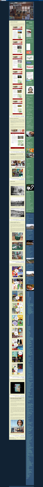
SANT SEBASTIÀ (28, 444)
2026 (27, 292)
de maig (28, 300)
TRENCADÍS (28, 466)
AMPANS (28, 330)
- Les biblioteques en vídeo (29, 147)
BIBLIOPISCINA (28, 335)
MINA (27, 417)
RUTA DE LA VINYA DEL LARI (14, 118)
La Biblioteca (27, 217)
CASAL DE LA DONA (29, 350)
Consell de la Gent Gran (28, 256)
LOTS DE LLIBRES (29, 415)
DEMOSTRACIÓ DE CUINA (29, 371)
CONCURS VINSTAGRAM (29, 365)
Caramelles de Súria (28, 248)
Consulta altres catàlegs (29, 138)
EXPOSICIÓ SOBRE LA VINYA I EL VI (15, 222)
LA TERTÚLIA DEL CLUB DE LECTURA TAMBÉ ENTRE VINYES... (30, 306)
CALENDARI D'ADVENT (29, 345)
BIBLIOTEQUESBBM (29, 341)
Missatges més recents (12, 437)
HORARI (28, 400)
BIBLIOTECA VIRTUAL (29, 337)
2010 (27, 323)
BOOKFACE (28, 344)
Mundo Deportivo (28, 175)
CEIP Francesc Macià (28, 234)
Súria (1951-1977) (28, 163)
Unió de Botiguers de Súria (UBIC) (29, 279)
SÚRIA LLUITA (28, 460)
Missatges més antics (23, 437)
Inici (17, 437)
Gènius (27, 140)
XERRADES (28, 475)
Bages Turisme (27, 268)
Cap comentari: (22, 151)
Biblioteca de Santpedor (28, 211)
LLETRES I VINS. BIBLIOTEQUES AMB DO (20, 116)
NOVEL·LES (28, 420)
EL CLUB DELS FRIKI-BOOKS (30, 382)
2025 (27, 293)
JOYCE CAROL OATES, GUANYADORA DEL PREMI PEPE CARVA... (30, 313)
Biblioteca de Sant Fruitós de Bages (29, 208)
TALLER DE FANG (29, 461)
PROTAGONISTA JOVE (29, 437)
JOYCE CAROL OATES (17, 399)
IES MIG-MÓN (28, 401)
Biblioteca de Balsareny (28, 195)
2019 (27, 316)
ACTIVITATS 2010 (28, 327)
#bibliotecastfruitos (12, 121)
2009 (27, 324)
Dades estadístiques (28, 220)
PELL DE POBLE (28, 432)
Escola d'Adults (27, 239)
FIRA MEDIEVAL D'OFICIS (29, 395)
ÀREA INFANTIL (28, 332)
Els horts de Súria (28, 283)
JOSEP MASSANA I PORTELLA (30, 404)
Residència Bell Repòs (28, 278)
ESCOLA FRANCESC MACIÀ (30, 387)
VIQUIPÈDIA (28, 470)
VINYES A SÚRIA (13, 181)
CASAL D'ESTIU (28, 349)
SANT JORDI (28, 443)
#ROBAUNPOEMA (29, 326)
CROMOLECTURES (29, 370)
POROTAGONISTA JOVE (29, 434)
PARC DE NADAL (28, 425)
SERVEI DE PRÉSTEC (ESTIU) (30, 447)
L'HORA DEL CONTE (29, 405)
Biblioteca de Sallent (28, 205)
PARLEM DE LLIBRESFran (29, 429)
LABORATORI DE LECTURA (30, 408)
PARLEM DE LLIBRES (19, 377)
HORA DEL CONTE (29, 399)
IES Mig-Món (27, 235)
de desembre (29, 297)
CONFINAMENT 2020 (29, 367)
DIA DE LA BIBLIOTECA (29, 372)
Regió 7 (27, 169)
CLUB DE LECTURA (29, 357)
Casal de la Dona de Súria (28, 247)
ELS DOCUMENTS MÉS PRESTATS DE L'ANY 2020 (17, 379)
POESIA (28, 433)
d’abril (28, 301)
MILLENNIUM (28, 416)
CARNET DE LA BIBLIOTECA (30, 348)
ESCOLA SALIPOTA (29, 388)
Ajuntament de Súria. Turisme (29, 269)
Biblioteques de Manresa (28, 199)
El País (27, 174)
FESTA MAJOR (28, 394)
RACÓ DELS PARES (29, 439)
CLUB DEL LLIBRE (29, 358)
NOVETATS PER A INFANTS (30, 422)
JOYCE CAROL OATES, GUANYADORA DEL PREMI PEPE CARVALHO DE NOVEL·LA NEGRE (17, 398)
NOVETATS (28, 421)
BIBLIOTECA (28, 336)
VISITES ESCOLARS (29, 471)
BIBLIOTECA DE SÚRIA (18, 3)
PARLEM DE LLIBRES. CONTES (30, 427)
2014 (27, 320)
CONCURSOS (28, 366)
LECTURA (28, 409)
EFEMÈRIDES (28, 381)
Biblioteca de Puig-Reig (28, 204)
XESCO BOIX (28, 476)
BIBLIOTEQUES (28, 340)
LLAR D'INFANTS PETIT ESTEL (30, 411)
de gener (28, 314)
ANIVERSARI (28, 331)
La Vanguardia (28, 170)
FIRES (27, 396)
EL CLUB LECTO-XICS (29, 383)
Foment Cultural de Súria (28, 252)
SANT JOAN (28, 442)
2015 (27, 319)
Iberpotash (27, 281)
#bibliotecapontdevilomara (16, 121)
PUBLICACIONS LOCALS (29, 438)
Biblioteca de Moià (28, 200)
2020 (27, 315)
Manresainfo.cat (28, 177)
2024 (27, 294)
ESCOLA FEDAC (28, 386)
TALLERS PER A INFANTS (29, 465)
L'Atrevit (27, 159)
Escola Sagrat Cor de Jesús (29, 231)
